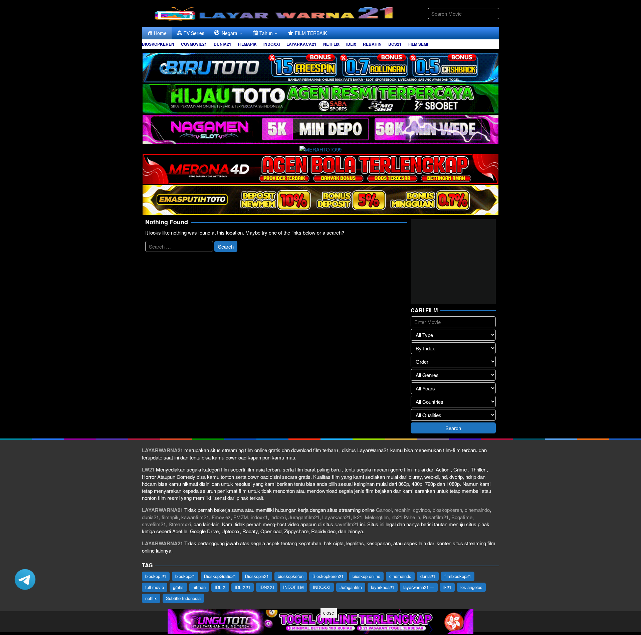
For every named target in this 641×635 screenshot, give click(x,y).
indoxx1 (259, 517)
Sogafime (461, 517)
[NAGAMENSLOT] (320, 128)
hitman (199, 587)
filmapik (170, 517)
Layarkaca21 (336, 517)
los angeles (471, 587)
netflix (151, 598)
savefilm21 (154, 524)
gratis (178, 587)
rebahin (402, 509)
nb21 (397, 517)
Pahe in (412, 517)
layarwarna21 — (418, 587)
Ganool (384, 509)
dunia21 (150, 517)
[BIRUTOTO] (320, 66)
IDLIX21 (242, 587)
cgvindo (421, 509)
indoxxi (278, 517)
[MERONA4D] (320, 168)
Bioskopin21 (257, 576)
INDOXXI (322, 587)
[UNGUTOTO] (320, 620)
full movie (154, 587)
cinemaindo (477, 509)
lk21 (357, 517)
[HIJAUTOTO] (320, 97)
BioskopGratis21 (220, 576)
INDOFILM (293, 587)
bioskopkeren (447, 509)
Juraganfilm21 (303, 517)
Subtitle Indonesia (183, 598)
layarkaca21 (382, 587)
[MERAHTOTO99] (320, 148)
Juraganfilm (351, 587)
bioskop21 (185, 576)
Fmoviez (221, 517)
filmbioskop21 (457, 576)
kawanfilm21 (195, 517)
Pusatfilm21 (436, 517)
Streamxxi (180, 524)
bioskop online (366, 576)
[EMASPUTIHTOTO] (320, 199)
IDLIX (220, 587)
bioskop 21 (155, 576)
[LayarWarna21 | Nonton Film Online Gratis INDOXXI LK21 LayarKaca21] (275, 12)
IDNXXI (266, 587)
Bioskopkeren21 (328, 576)
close (328, 612)
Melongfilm (377, 517)
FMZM (240, 517)
